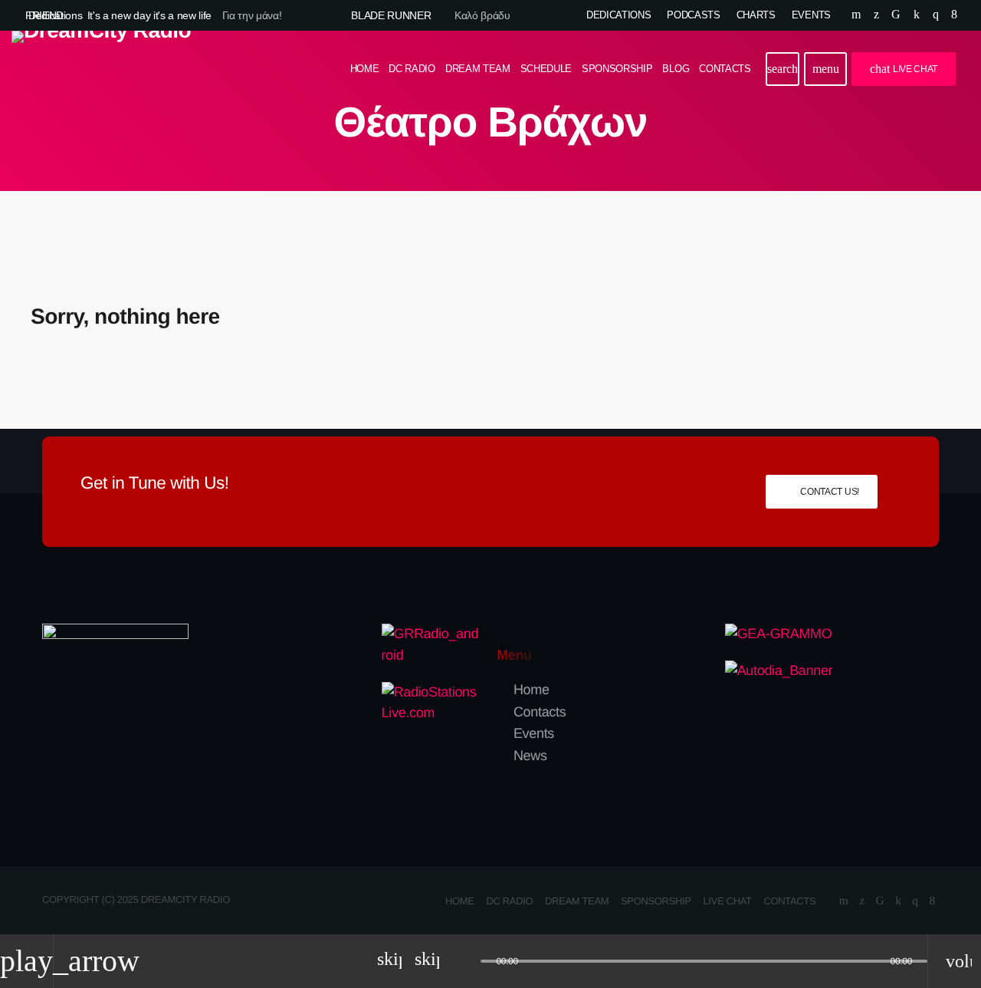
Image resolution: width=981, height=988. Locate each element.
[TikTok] (896, 15)
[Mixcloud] (916, 15)
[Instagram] (935, 15)
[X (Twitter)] (876, 15)
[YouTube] (856, 15)
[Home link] (101, 69)
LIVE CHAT (903, 68)
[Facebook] (954, 15)
